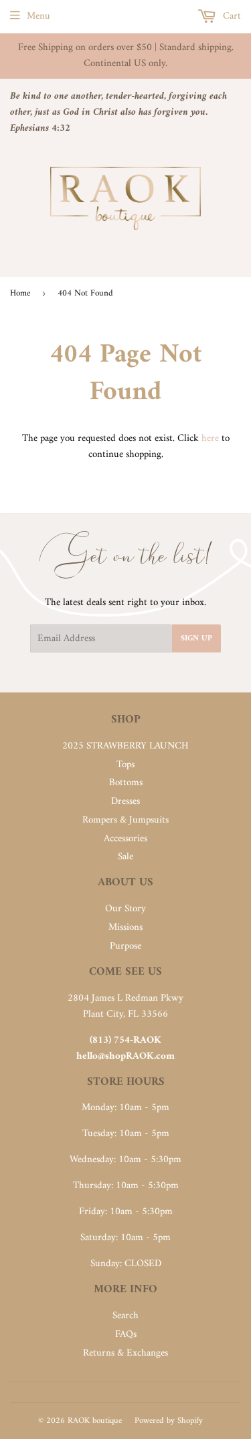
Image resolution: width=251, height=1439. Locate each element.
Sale (125, 857)
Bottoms (126, 783)
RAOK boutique (95, 1420)
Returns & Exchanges (125, 1353)
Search (125, 1316)
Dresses (125, 802)
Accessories (125, 839)
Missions (125, 928)
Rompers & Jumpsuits (125, 820)
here (210, 439)
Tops (125, 765)
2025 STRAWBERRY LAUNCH (125, 746)
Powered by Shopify (169, 1420)
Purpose (125, 946)
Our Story (125, 909)
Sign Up (196, 639)
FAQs (126, 1335)
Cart (230, 16)
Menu (38, 16)
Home (20, 293)
